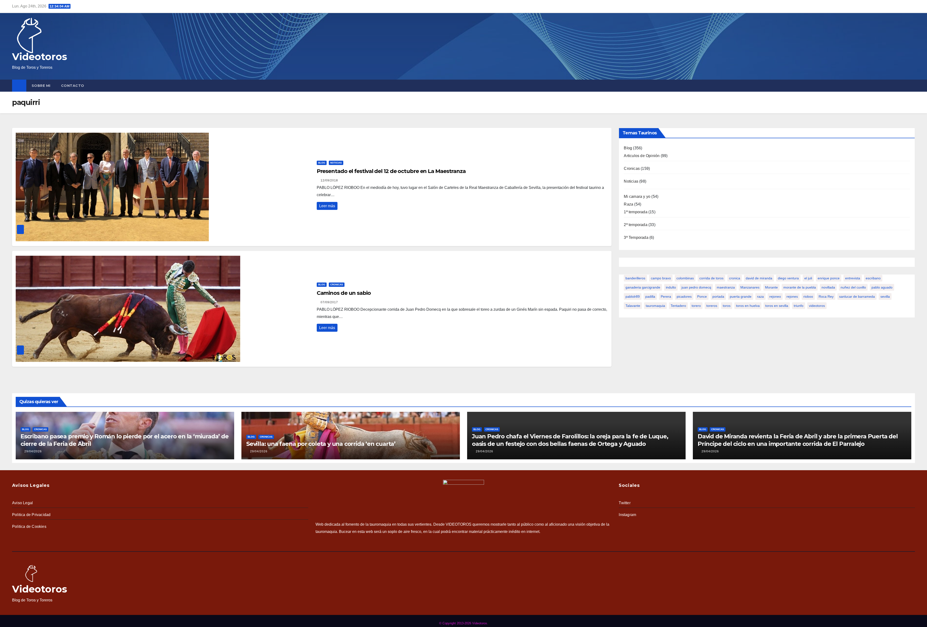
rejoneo (775, 296)
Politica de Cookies (29, 526)
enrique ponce (829, 278)
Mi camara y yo (637, 196)
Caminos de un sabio (344, 293)
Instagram (627, 515)
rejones (792, 296)
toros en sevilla (776, 306)
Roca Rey (826, 296)
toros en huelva (748, 306)
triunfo (798, 306)
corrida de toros (711, 278)
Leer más (327, 206)
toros (726, 306)
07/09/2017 (329, 302)
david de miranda (759, 278)
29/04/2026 (33, 451)
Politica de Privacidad (31, 515)
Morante (771, 287)
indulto (671, 287)
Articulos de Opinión (642, 156)
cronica (734, 278)
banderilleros (635, 278)
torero (696, 306)
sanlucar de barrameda (857, 296)
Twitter (624, 503)
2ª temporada (635, 225)
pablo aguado (881, 287)
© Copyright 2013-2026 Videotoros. (463, 623)
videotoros (817, 306)
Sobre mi (41, 85)
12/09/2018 (329, 180)
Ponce (702, 296)
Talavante (632, 306)
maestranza (726, 287)
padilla (650, 296)
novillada (828, 287)
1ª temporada (635, 212)
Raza (628, 204)
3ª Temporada (636, 237)
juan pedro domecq (696, 287)
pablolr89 (632, 296)
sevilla (885, 296)
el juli (808, 278)
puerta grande (740, 296)
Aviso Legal (22, 503)
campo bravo (661, 278)
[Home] (19, 86)
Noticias (336, 162)
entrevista (852, 278)
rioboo (808, 296)
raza (760, 296)
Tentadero (678, 306)
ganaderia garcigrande (642, 287)
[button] (912, 85)
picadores (684, 296)
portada (718, 296)
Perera (666, 296)
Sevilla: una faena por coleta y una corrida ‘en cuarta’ (320, 443)
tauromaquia (655, 306)
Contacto (72, 85)
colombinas (685, 278)
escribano (873, 278)
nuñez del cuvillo (853, 287)
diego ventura (788, 278)
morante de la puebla (799, 287)
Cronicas (336, 284)
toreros (711, 306)
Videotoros (39, 56)
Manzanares (749, 287)
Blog (321, 162)
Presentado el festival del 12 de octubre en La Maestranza (391, 171)
